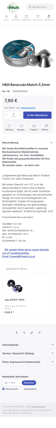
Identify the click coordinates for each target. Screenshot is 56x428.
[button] (7, 115)
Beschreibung (10, 142)
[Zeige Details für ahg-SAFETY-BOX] (15, 286)
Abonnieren (12, 389)
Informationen (10, 344)
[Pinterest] (39, 332)
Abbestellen (30, 389)
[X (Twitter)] (24, 332)
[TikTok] (32, 332)
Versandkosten (28, 107)
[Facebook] (16, 332)
